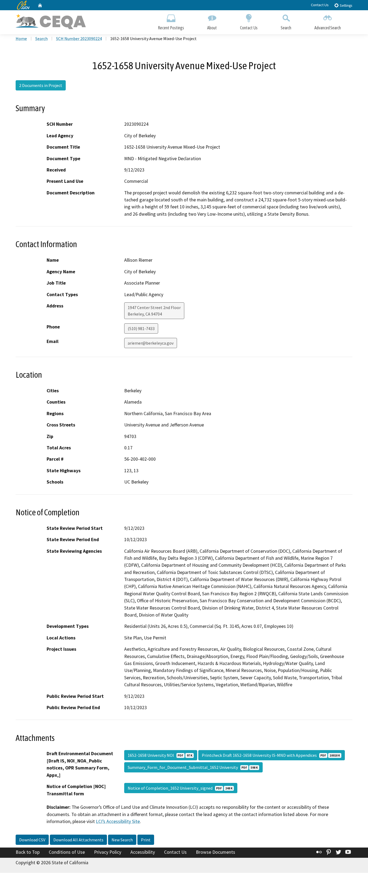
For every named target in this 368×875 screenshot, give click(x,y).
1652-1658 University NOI (160, 755)
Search (286, 27)
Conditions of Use (67, 852)
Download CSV (32, 839)
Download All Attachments (78, 839)
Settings (345, 5)
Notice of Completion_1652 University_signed (180, 788)
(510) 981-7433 (141, 328)
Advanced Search (327, 27)
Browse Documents (215, 852)
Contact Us (320, 4)
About (212, 27)
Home (21, 38)
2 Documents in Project (40, 85)
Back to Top (28, 852)
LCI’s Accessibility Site (118, 821)
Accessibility (142, 852)
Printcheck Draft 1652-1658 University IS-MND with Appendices (271, 755)
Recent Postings (171, 27)
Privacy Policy (107, 852)
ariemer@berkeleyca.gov (150, 343)
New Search (122, 839)
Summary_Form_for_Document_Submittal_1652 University (193, 767)
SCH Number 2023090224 (79, 38)
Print (146, 839)
